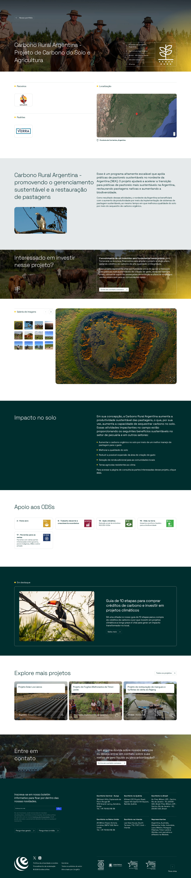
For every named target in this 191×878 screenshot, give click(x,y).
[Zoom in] (174, 133)
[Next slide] (51, 312)
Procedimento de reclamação (44, 866)
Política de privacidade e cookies (45, 863)
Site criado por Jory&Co (71, 869)
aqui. (99, 472)
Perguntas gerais (23, 830)
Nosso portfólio (26, 18)
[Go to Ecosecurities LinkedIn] (39, 858)
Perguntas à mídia (47, 830)
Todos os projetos (164, 673)
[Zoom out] (174, 135)
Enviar (58, 808)
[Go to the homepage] (21, 865)
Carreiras (65, 863)
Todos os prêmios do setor (72, 866)
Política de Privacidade (41, 817)
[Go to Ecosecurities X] (34, 858)
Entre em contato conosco (112, 289)
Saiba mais (112, 632)
